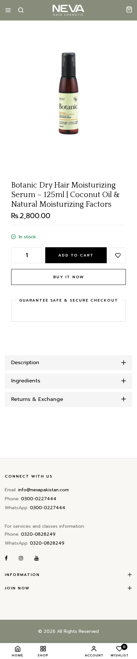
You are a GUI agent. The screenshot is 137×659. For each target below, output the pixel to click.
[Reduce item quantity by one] (15, 255)
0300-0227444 (38, 498)
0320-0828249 (38, 534)
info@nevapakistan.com (43, 490)
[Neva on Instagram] (21, 558)
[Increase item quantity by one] (37, 255)
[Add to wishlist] (118, 255)
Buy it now (68, 277)
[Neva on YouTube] (36, 558)
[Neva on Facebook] (6, 558)
